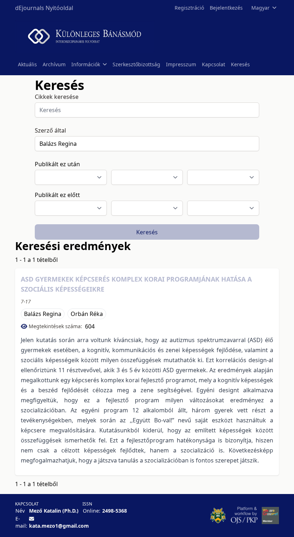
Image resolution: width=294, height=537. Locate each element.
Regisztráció (189, 7)
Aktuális (27, 64)
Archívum (54, 64)
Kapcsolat (213, 64)
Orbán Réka (87, 314)
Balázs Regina (42, 314)
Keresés (240, 64)
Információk (85, 64)
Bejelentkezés (226, 7)
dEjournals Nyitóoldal (44, 8)
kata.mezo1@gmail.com (59, 525)
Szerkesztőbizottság (136, 64)
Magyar (260, 7)
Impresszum (181, 64)
